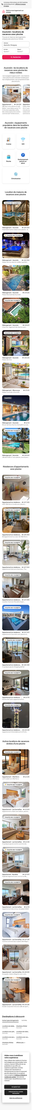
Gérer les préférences (15, 1098)
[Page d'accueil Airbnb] (3, 11)
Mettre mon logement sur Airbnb (15, 11)
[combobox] (16, 45)
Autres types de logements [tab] (10, 1020)
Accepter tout (16, 1087)
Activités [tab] (24, 1020)
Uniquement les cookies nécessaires (16, 1092)
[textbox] (9, 51)
